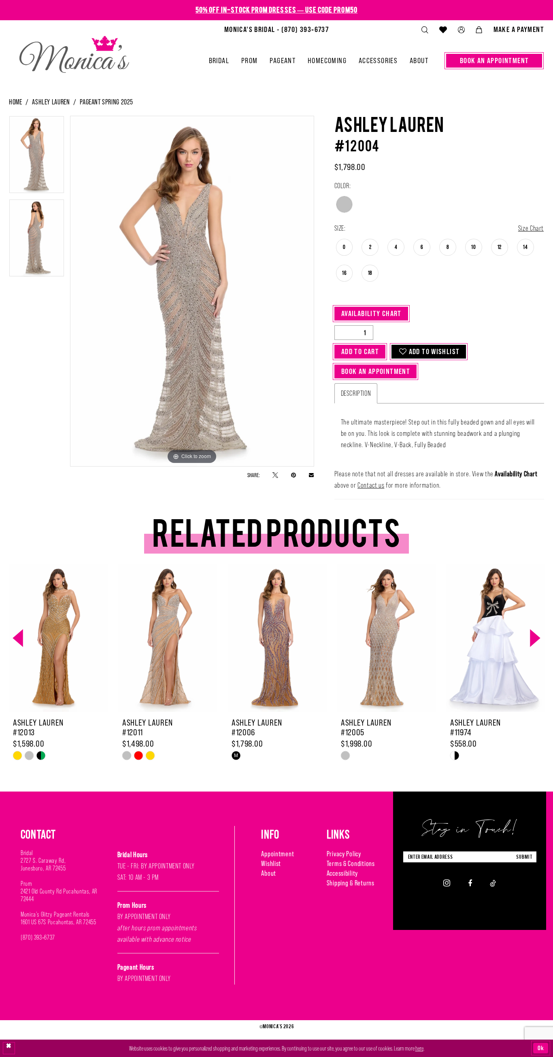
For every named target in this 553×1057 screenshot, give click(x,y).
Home (15, 102)
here (419, 1048)
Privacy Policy (344, 854)
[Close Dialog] (9, 1048)
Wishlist (271, 864)
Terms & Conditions (351, 864)
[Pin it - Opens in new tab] (293, 474)
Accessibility (342, 873)
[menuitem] (276, 29)
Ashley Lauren (51, 102)
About (268, 873)
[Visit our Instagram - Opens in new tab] (447, 883)
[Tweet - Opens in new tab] (275, 474)
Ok (541, 1047)
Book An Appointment (375, 371)
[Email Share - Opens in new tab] (311, 474)
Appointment (277, 854)
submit (524, 857)
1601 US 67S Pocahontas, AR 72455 (58, 922)
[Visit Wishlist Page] (443, 29)
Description (356, 393)
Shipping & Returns (350, 883)
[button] (461, 30)
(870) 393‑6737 (38, 937)
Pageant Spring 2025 (106, 102)
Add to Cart (360, 351)
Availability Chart (371, 313)
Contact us (370, 485)
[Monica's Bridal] (74, 51)
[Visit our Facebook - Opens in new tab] (470, 883)
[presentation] (58, 638)
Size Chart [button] (531, 228)
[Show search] (425, 30)
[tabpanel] (36, 157)
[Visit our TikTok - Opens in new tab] (492, 883)
